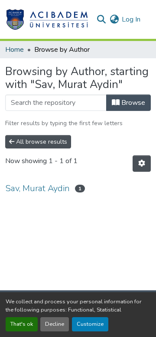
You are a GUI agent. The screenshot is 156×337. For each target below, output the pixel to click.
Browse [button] (132, 102)
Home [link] (14, 49)
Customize (90, 324)
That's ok (21, 324)
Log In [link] (131, 19)
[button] (47, 19)
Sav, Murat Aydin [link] (37, 188)
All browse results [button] (40, 142)
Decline (54, 324)
